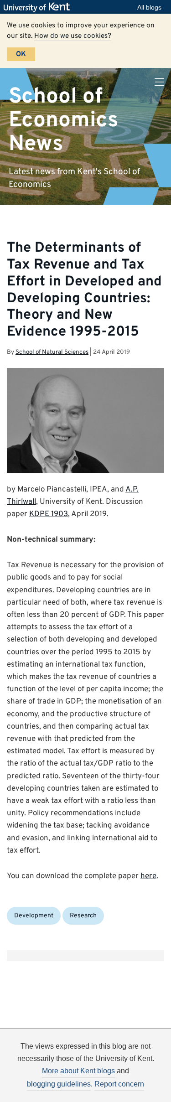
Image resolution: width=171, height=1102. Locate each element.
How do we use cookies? (72, 36)
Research (83, 916)
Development (33, 916)
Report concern (119, 1084)
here (148, 876)
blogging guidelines (59, 1084)
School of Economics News (63, 120)
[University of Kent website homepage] (39, 7)
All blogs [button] (149, 7)
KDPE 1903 (48, 514)
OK (21, 54)
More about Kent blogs (78, 1071)
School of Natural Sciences (52, 352)
